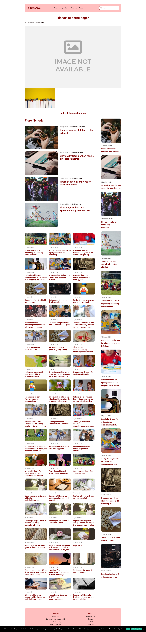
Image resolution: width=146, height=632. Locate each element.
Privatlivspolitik (136, 629)
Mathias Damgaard (79, 126)
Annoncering (58, 8)
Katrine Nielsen (78, 178)
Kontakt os (82, 8)
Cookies (74, 8)
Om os (67, 8)
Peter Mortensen (76, 204)
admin (41, 22)
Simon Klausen (78, 152)
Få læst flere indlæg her (73, 113)
